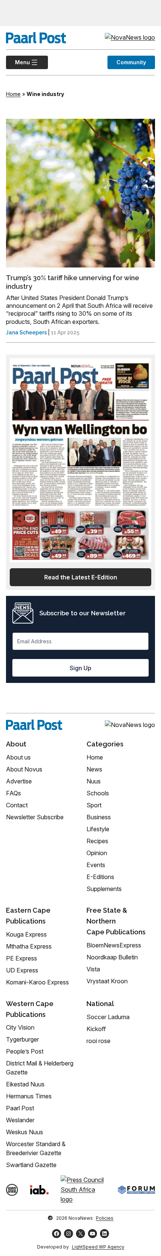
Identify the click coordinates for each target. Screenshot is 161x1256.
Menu (18, 62)
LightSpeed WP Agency (98, 1247)
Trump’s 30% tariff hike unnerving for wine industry (72, 282)
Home (13, 94)
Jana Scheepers (26, 332)
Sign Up (80, 668)
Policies (104, 1218)
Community (131, 62)
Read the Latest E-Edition (80, 577)
